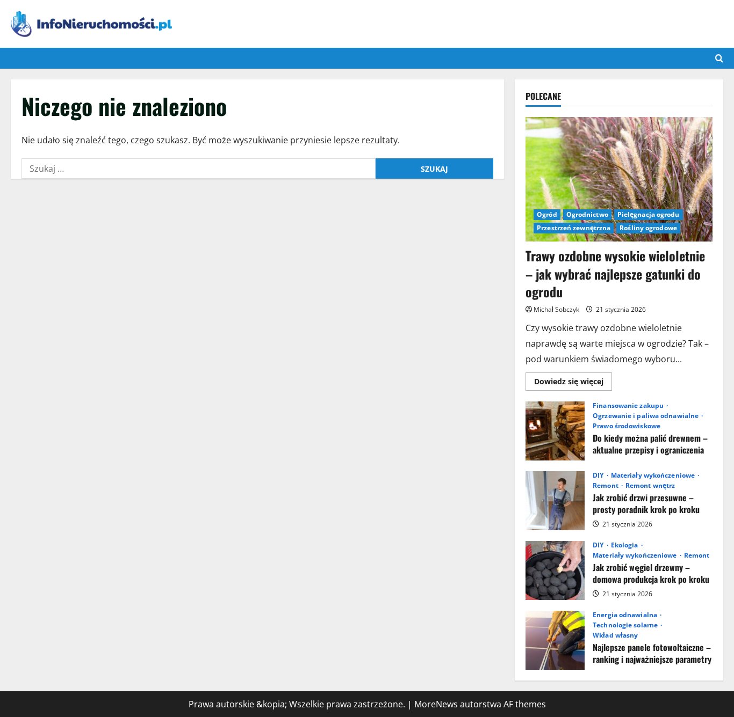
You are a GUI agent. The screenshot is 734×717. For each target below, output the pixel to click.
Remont (606, 485)
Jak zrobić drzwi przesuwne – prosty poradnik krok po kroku (555, 500)
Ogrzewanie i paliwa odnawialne (646, 416)
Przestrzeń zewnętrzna (573, 227)
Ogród (547, 214)
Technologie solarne (626, 625)
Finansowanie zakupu (629, 406)
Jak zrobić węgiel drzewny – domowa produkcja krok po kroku (555, 570)
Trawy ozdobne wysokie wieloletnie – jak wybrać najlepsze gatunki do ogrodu (615, 273)
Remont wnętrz (650, 485)
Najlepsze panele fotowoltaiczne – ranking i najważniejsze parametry (555, 640)
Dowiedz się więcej (573, 383)
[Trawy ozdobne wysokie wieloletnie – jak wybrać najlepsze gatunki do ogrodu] (619, 179)
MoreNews (436, 704)
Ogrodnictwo (587, 214)
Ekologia (625, 545)
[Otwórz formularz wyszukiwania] (719, 58)
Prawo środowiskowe (626, 426)
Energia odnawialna (626, 615)
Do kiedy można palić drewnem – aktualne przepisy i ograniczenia (555, 430)
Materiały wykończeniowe (653, 475)
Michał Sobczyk (556, 309)
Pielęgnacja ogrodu (648, 214)
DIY (599, 475)
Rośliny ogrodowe (648, 227)
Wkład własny (615, 635)
